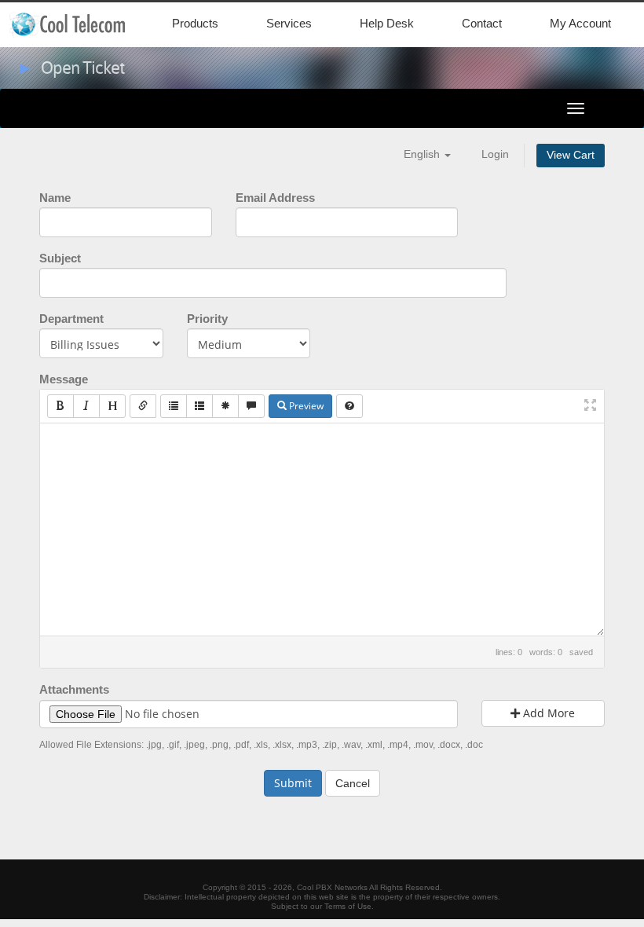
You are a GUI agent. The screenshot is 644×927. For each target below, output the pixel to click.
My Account (580, 23)
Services (289, 23)
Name (55, 197)
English (423, 154)
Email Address (275, 197)
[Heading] (112, 406)
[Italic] (86, 406)
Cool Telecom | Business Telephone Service (80, 24)
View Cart (571, 155)
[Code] (225, 406)
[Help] (349, 406)
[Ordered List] (199, 406)
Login (495, 154)
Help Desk (387, 23)
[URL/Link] (143, 406)
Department (71, 318)
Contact (482, 23)
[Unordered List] (173, 406)
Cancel (352, 783)
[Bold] (60, 406)
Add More (547, 712)
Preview (305, 405)
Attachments (74, 689)
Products (195, 23)
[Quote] (251, 406)
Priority (207, 318)
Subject (60, 258)
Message (63, 379)
